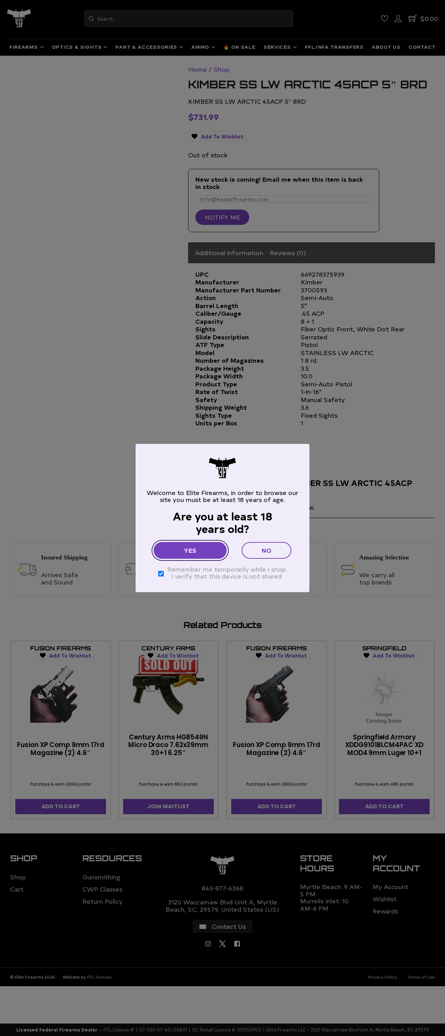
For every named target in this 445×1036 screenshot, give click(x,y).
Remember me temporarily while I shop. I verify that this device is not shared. (227, 573)
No (267, 550)
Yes (190, 550)
